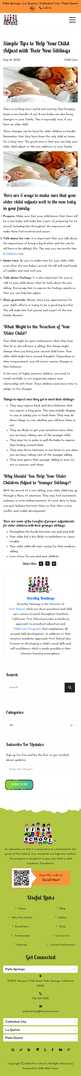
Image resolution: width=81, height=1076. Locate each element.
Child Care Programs (27, 629)
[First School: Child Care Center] (12, 19)
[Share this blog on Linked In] (54, 564)
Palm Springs (15, 969)
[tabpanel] (40, 990)
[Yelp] (45, 1050)
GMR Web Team (48, 1068)
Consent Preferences (62, 945)
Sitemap (22, 945)
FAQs (62, 926)
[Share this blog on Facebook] (41, 564)
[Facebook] (53, 1050)
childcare (12, 253)
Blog (62, 908)
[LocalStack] (37, 1050)
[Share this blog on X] (47, 563)
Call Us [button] (47, 8)
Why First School (22, 917)
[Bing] (29, 1050)
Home (22, 908)
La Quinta (12, 1030)
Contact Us (63, 936)
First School (17, 609)
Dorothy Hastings (40, 598)
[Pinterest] (68, 1050)
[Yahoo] (20, 1050)
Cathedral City (15, 1021)
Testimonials (22, 936)
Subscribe (19, 784)
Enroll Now (22, 926)
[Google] (12, 1050)
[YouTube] (60, 1050)
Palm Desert (14, 1037)
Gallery (62, 917)
